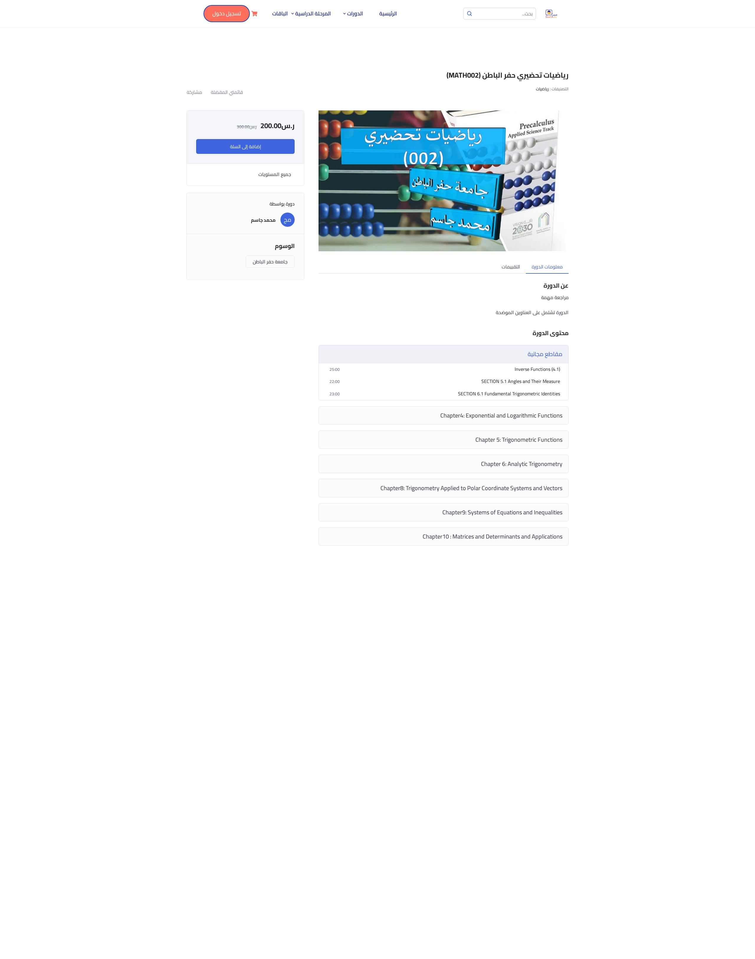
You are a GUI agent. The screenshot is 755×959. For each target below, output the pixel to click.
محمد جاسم (263, 220)
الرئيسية (388, 13)
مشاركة (194, 92)
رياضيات (542, 89)
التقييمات (511, 266)
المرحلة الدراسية (313, 13)
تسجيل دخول (226, 13)
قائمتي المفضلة (227, 92)
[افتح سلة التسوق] (253, 14)
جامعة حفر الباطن (270, 261)
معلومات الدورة (547, 266)
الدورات (355, 13)
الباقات (280, 13)
